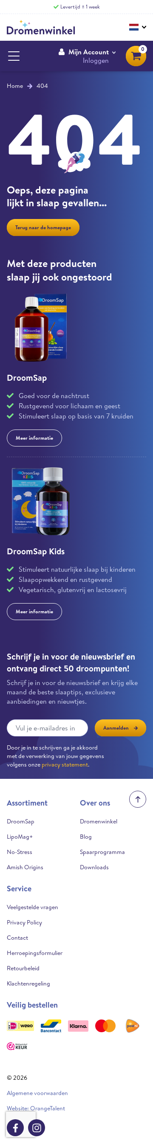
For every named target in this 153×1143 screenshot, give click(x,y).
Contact (17, 937)
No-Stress (19, 852)
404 (42, 85)
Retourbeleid (23, 968)
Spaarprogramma (102, 852)
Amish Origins (25, 867)
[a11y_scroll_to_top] (137, 799)
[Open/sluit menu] (13, 56)
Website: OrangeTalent (36, 1108)
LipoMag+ (20, 836)
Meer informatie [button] (34, 437)
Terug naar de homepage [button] (43, 227)
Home (15, 85)
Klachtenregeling (28, 983)
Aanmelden (116, 727)
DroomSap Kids (36, 551)
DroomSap (27, 377)
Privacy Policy (24, 922)
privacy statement (65, 764)
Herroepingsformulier (34, 953)
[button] (87, 56)
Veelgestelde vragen (32, 907)
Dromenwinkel (98, 821)
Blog (86, 836)
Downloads (94, 867)
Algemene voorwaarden (37, 1093)
